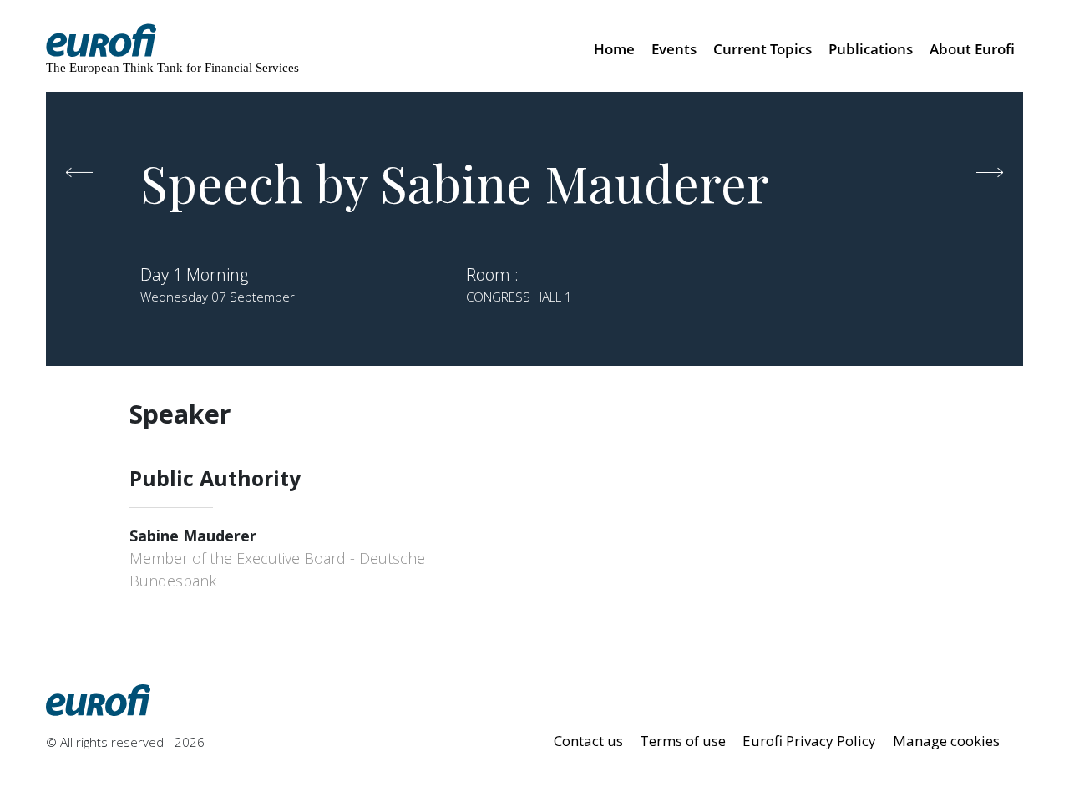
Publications (870, 48)
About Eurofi (972, 48)
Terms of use (683, 740)
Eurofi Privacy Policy (809, 740)
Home (614, 48)
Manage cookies (946, 740)
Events (674, 48)
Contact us (588, 740)
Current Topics (762, 48)
